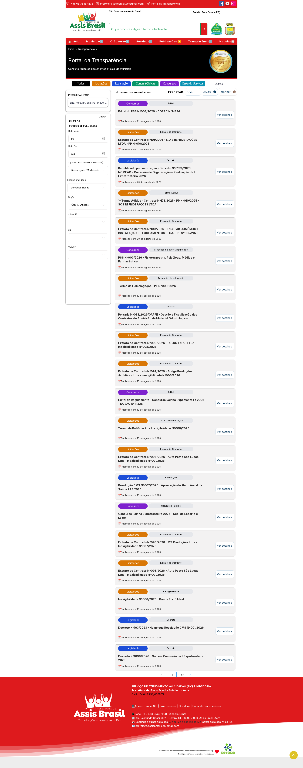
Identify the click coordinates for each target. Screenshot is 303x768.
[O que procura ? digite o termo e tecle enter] (203, 29)
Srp (70, 230)
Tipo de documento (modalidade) (85, 162)
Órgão (71, 197)
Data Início (73, 131)
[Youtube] (227, 3)
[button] (94, 41)
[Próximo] (190, 675)
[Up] (293, 755)
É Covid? (72, 214)
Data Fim (72, 146)
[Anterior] (162, 675)
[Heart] (217, 752)
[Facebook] (221, 3)
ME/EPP (72, 247)
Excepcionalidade (76, 180)
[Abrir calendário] (103, 138)
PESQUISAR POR (78, 95)
